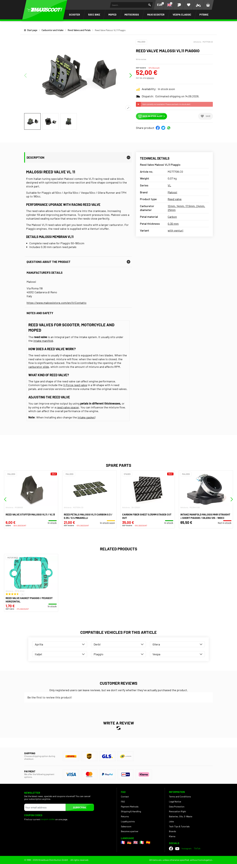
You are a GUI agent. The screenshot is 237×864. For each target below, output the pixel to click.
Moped (112, 14)
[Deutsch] (129, 842)
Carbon (172, 216)
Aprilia (39, 644)
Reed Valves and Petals (79, 30)
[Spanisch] (148, 842)
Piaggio (98, 654)
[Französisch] (123, 842)
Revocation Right (177, 811)
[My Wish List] (188, 5)
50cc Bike (94, 14)
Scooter (74, 14)
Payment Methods (129, 806)
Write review (141, 59)
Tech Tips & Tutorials (179, 826)
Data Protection (176, 806)
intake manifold (43, 340)
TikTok (197, 848)
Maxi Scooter (155, 14)
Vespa (156, 654)
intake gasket (86, 417)
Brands (172, 831)
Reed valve (175, 199)
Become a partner (129, 831)
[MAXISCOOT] (44, 9)
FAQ (123, 801)
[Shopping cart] (208, 5)
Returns (125, 816)
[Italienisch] (142, 842)
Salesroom (126, 826)
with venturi (175, 230)
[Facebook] (171, 848)
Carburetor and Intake (53, 30)
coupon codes (48, 819)
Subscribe (79, 807)
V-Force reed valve (75, 385)
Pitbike (203, 14)
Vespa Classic (182, 14)
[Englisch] (135, 842)
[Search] (149, 5)
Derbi (97, 644)
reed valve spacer (68, 407)
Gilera (156, 644)
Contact (125, 796)
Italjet (38, 654)
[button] (158, 128)
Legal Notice (175, 801)
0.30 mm (173, 223)
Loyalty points (128, 821)
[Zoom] (128, 108)
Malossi (141, 42)
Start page (32, 30)
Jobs (171, 821)
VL (169, 185)
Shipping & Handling (131, 811)
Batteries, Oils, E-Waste (180, 816)
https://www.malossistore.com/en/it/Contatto (56, 302)
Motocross (131, 14)
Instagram (187, 848)
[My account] (179, 5)
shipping (150, 78)
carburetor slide (38, 366)
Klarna (172, 836)
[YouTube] (177, 848)
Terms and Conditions (180, 796)
